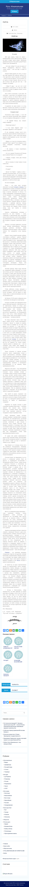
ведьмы (22, 187)
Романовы (7, 779)
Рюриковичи (8, 783)
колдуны (16, 187)
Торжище (7, 771)
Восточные (7, 798)
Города (6, 812)
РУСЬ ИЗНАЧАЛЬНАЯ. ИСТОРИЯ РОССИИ (14, 850)
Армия (6, 824)
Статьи (6, 769)
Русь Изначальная (14, 6)
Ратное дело (7, 822)
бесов (18, 560)
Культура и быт (12, 33)
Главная (6, 843)
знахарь (14, 339)
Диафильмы (8, 764)
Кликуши (7, 552)
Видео (6, 762)
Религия (7, 814)
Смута (6, 786)
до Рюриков (8, 776)
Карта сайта (7, 846)
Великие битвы (8, 826)
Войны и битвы (8, 828)
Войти (5, 853)
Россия (6, 781)
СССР (6, 788)
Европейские (8, 800)
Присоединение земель (11, 833)
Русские (7, 802)
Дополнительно (8, 760)
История (6, 774)
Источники (6, 791)
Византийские (8, 795)
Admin (15, 30)
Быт (6, 809)
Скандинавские (9, 805)
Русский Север (8, 767)
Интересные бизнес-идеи (9, 858)
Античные (7, 793)
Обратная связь (8, 848)
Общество (6, 819)
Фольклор (19, 33)
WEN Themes (20, 885)
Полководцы (8, 831)
